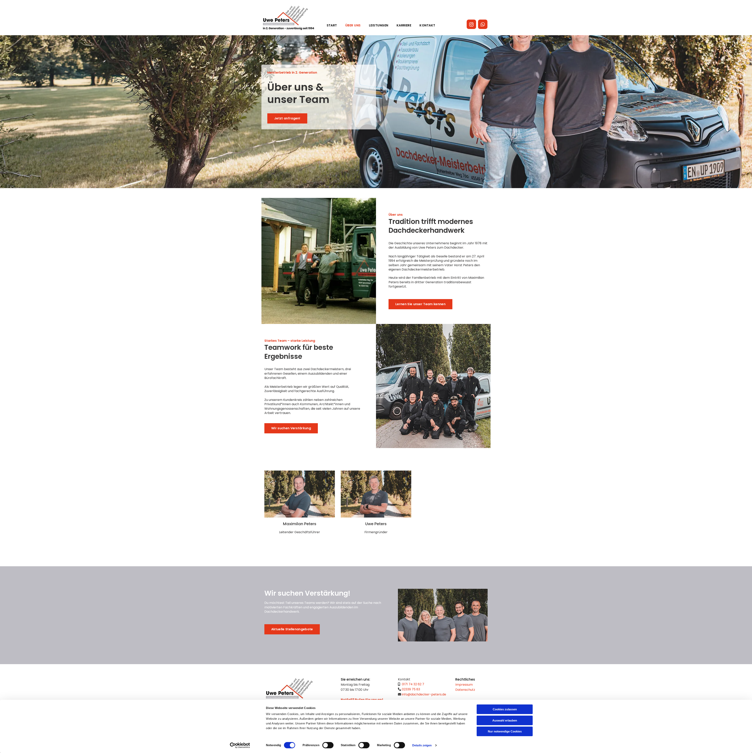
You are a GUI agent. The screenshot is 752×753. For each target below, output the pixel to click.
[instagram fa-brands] (471, 24)
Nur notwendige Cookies (505, 731)
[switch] (328, 745)
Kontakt (427, 25)
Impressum (464, 684)
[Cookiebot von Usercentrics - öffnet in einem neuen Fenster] (240, 745)
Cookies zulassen (505, 709)
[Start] (288, 18)
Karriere (404, 25)
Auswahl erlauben (504, 720)
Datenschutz (465, 689)
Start (332, 25)
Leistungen (378, 25)
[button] (287, 118)
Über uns (353, 25)
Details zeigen (422, 745)
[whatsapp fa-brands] (482, 24)
